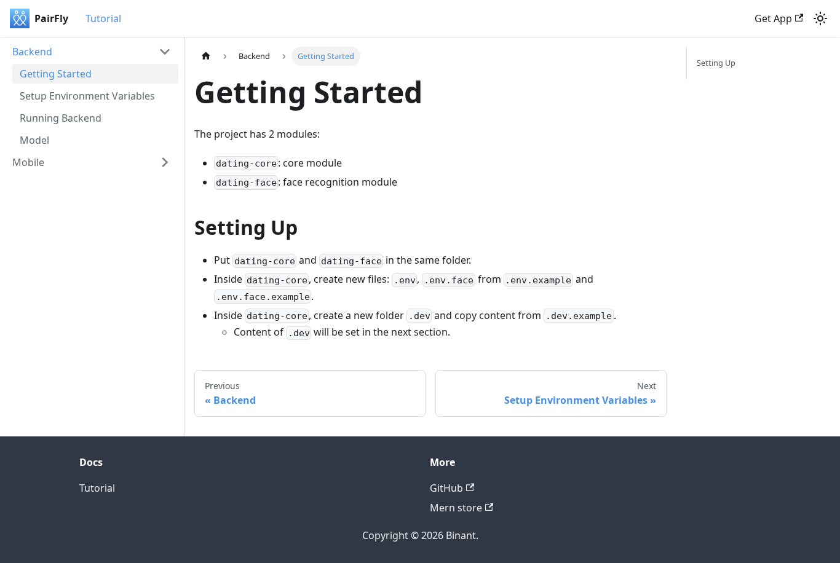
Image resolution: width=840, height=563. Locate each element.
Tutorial (103, 18)
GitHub (446, 488)
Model (34, 140)
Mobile (28, 162)
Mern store (456, 507)
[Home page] (206, 56)
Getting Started (56, 74)
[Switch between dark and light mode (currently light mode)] (820, 18)
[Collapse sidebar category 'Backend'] (164, 51)
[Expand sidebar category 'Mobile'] (164, 162)
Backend (32, 51)
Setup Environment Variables (87, 96)
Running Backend (60, 118)
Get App (773, 18)
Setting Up (716, 62)
